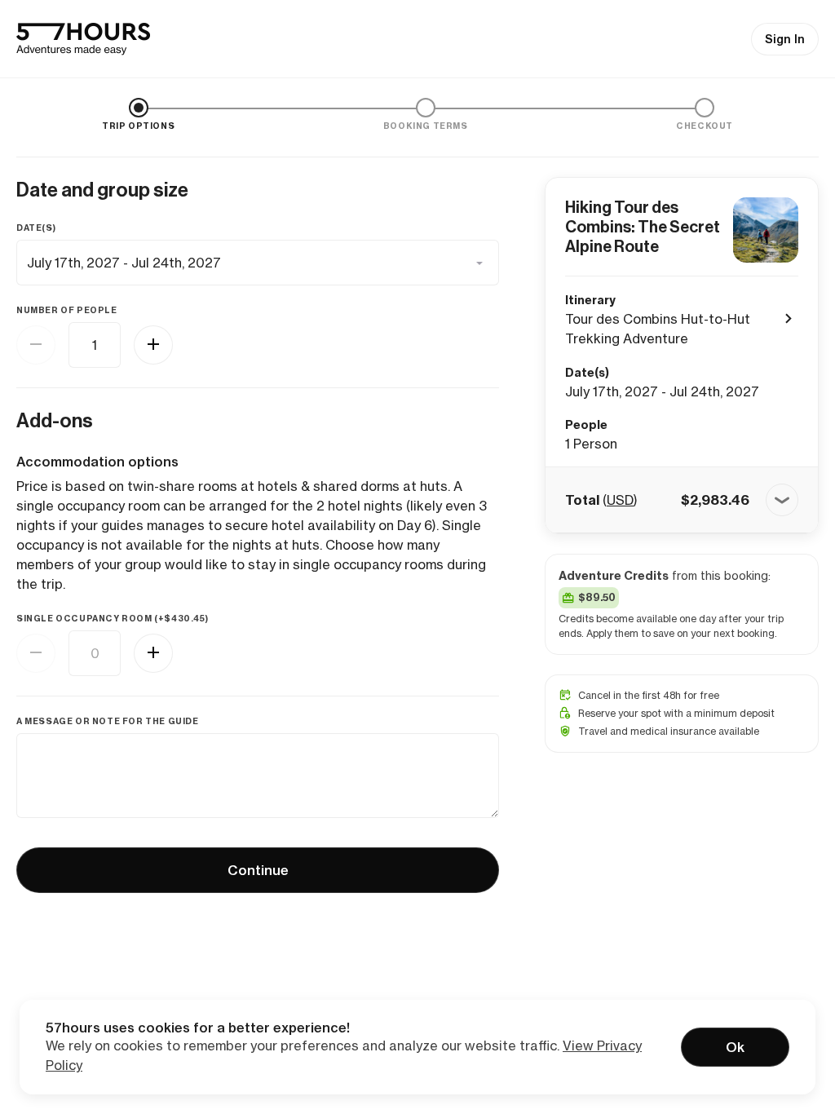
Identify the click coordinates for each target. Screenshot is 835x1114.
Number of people (66, 310)
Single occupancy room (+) (112, 618)
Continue (258, 870)
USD (620, 500)
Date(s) (35, 228)
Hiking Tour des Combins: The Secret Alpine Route (642, 226)
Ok (735, 1047)
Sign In (785, 39)
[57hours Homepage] (83, 39)
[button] (681, 500)
